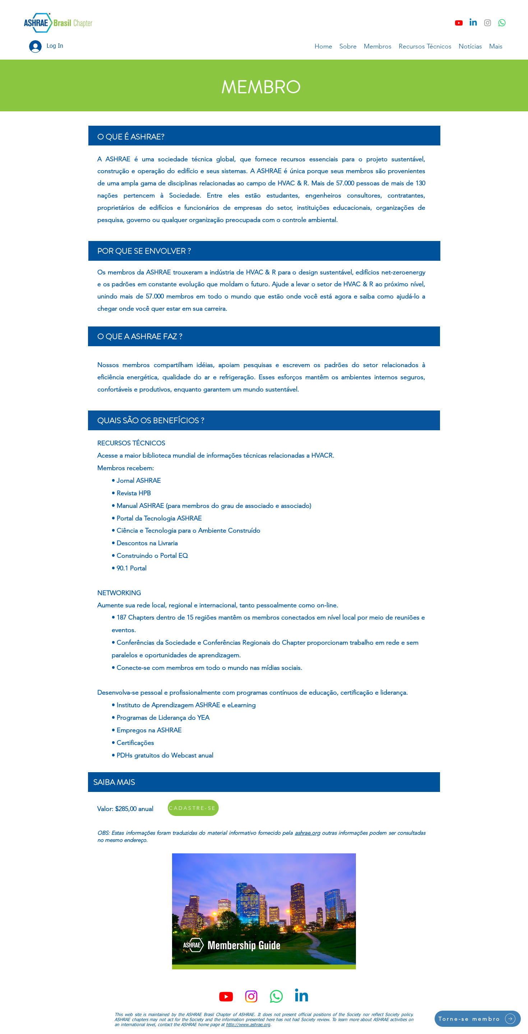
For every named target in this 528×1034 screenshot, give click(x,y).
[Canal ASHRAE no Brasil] (501, 22)
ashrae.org (307, 832)
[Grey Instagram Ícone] (487, 22)
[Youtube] (458, 22)
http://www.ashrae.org (248, 1025)
